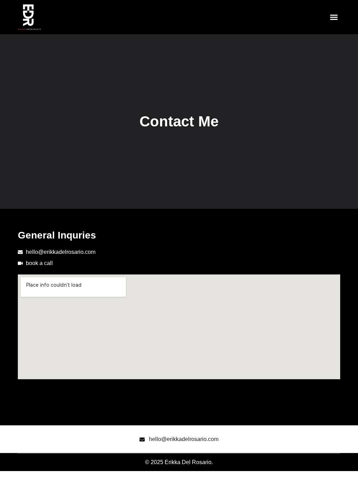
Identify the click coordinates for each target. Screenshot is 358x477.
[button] (334, 17)
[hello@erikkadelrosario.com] (142, 439)
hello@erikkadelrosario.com (184, 439)
